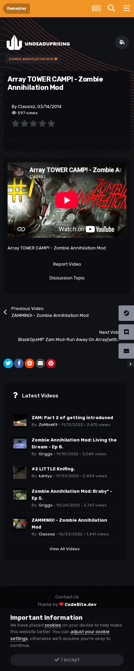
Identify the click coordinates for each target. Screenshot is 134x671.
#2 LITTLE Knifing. (53, 468)
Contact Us (67, 596)
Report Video (67, 264)
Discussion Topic (67, 277)
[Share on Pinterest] (51, 363)
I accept (69, 660)
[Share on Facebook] (19, 363)
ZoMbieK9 (48, 424)
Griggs (46, 453)
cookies (53, 625)
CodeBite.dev (81, 604)
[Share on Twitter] (8, 363)
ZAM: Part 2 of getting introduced (72, 417)
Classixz (47, 534)
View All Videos (64, 548)
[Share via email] (40, 363)
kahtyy (45, 475)
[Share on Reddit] (29, 363)
